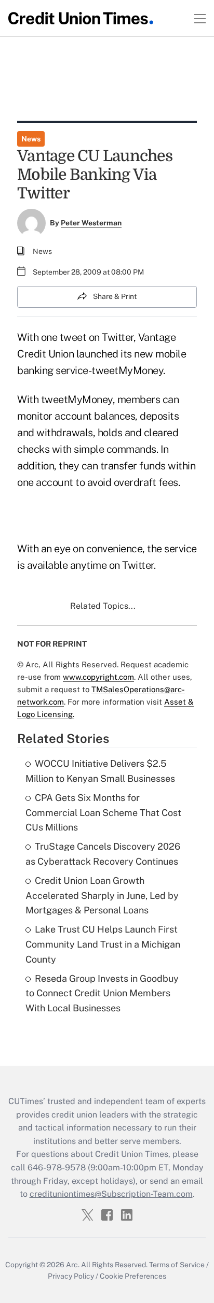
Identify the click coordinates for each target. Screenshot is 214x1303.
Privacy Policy (71, 1276)
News (31, 139)
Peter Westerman (91, 223)
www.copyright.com (98, 676)
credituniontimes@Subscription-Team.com (111, 1194)
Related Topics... (103, 606)
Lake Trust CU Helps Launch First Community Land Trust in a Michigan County (102, 944)
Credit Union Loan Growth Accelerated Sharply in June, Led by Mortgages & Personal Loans (102, 895)
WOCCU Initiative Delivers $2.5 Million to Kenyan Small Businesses (100, 771)
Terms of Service (177, 1265)
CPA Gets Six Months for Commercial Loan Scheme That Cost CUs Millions (103, 812)
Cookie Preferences (133, 1276)
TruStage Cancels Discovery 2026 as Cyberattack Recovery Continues (102, 854)
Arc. (72, 1265)
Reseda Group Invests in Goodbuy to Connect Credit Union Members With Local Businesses (102, 993)
